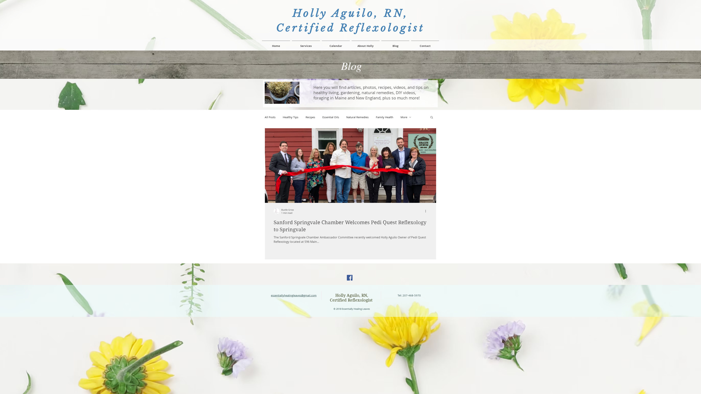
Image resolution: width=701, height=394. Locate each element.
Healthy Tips (290, 117)
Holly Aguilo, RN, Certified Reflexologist (352, 297)
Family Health (384, 117)
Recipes (310, 117)
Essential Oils (330, 117)
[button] (425, 44)
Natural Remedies (357, 117)
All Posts (270, 117)
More (404, 117)
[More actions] (427, 211)
